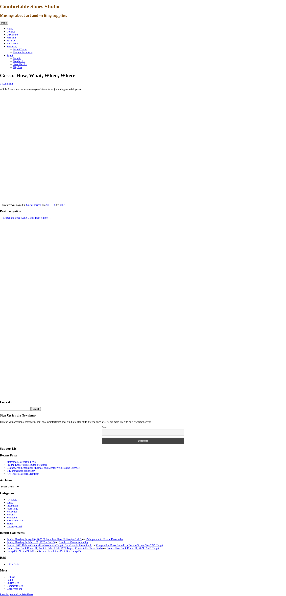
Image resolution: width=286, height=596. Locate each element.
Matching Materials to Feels (21, 461)
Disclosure (12, 34)
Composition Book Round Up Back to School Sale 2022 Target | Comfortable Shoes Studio (55, 548)
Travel (10, 523)
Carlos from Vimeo (39, 217)
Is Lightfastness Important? (21, 470)
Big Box (17, 67)
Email (104, 427)
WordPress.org (14, 588)
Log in (10, 579)
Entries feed (13, 582)
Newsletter (12, 43)
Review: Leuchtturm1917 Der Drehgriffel (60, 551)
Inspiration (12, 505)
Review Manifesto (22, 52)
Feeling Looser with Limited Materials (27, 464)
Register (11, 576)
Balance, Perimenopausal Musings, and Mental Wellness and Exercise (43, 467)
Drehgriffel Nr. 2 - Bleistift (20, 551)
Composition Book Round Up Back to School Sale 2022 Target (129, 545)
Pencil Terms (20, 49)
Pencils (17, 58)
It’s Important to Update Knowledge (104, 539)
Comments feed (15, 585)
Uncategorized (33, 205)
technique (12, 517)
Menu (4, 23)
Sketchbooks (20, 64)
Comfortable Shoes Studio (29, 6)
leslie (62, 205)
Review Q (12, 46)
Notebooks (19, 61)
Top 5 (10, 55)
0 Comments (6, 83)
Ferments (11, 37)
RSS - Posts (13, 564)
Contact (11, 31)
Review (11, 514)
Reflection (12, 511)
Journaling (12, 508)
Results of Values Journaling (73, 542)
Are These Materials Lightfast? (23, 473)
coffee (10, 502)
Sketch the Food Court (13, 217)
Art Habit (12, 499)
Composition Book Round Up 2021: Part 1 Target (133, 548)
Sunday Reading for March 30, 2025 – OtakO (31, 542)
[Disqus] (143, 263)
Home (10, 28)
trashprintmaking (15, 520)
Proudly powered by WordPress (16, 594)
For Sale (11, 40)
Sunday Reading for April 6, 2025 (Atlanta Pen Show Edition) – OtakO (44, 539)
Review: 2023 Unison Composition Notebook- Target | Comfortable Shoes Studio (49, 545)
